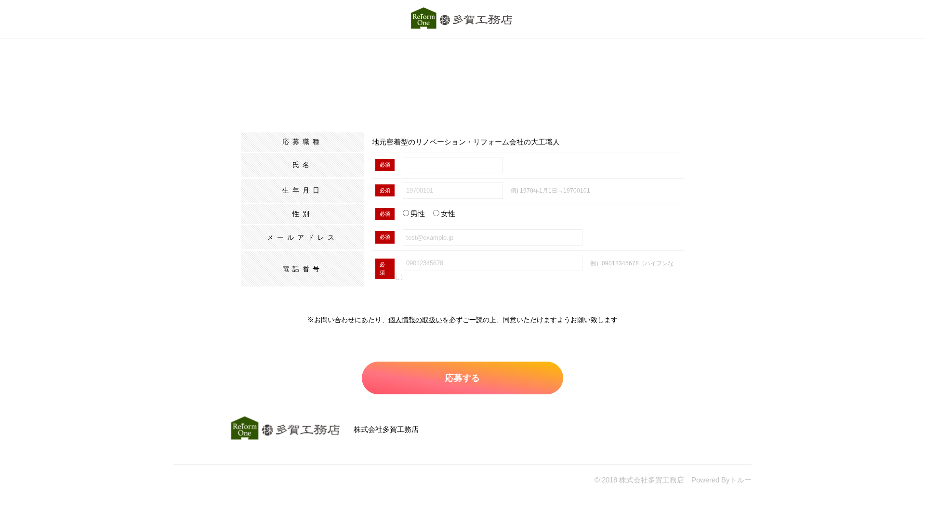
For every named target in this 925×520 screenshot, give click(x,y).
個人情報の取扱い (415, 320)
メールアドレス (302, 237)
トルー (741, 480)
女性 (448, 213)
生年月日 (302, 190)
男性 (417, 213)
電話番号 (302, 269)
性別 (302, 214)
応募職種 (302, 141)
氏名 (302, 165)
